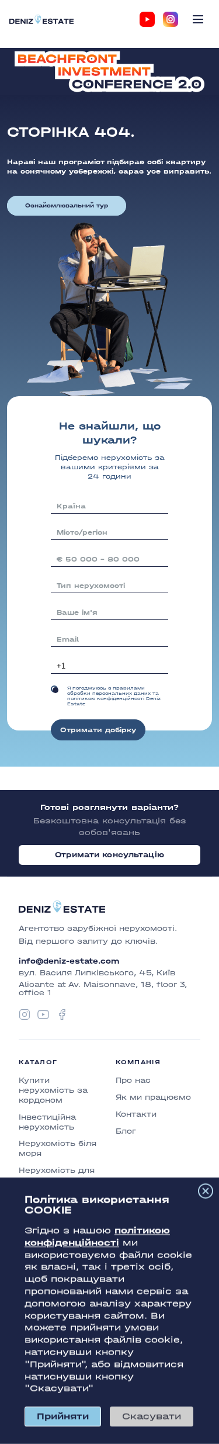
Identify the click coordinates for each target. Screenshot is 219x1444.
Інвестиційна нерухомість (47, 1122)
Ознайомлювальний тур (66, 205)
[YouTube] (147, 19)
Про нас (133, 1080)
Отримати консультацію (109, 854)
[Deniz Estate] (41, 19)
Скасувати (151, 1416)
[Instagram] (170, 19)
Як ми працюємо (153, 1097)
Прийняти (63, 1416)
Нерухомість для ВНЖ (57, 1175)
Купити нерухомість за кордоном (53, 1090)
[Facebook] (62, 1014)
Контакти (136, 1114)
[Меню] (198, 19)
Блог (126, 1131)
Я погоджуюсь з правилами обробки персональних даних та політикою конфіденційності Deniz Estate (114, 696)
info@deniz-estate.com (69, 961)
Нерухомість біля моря (57, 1148)
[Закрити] (205, 1191)
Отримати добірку (98, 730)
